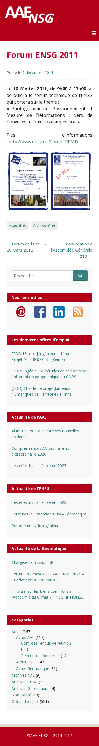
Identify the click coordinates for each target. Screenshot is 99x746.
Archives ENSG (44, 225)
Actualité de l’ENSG (30, 488)
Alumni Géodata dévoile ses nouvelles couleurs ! (45, 433)
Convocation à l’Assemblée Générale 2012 (71, 250)
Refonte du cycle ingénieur (35, 525)
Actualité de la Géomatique (39, 548)
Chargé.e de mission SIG (33, 562)
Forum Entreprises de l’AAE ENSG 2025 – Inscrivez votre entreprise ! (48, 576)
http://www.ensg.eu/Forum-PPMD (44, 142)
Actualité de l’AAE (29, 417)
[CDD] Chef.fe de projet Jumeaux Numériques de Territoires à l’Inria (42, 391)
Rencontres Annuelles (40, 655)
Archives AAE (23, 675)
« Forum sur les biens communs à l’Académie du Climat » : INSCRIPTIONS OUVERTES (46, 594)
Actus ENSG (18, 225)
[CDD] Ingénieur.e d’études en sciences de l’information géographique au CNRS (49, 373)
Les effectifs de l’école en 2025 (39, 465)
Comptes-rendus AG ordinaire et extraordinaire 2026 (40, 451)
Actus (16, 631)
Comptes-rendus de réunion (46, 643)
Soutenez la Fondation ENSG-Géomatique (49, 514)
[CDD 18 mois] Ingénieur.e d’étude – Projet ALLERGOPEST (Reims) (44, 356)
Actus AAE (25, 637)
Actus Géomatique (32, 668)
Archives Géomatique (31, 688)
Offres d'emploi (25, 701)
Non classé (21, 694)
